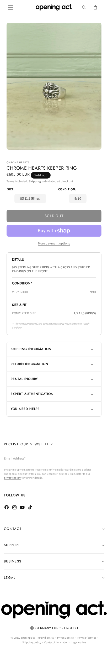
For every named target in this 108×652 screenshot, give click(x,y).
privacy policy (12, 477)
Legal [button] (10, 577)
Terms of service (86, 637)
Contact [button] (12, 528)
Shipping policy (31, 642)
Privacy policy (65, 637)
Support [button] (12, 545)
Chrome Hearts (18, 162)
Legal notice (79, 642)
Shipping (35, 181)
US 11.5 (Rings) (30, 198)
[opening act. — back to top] (54, 610)
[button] (10, 7)
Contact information (56, 642)
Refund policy (45, 637)
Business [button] (12, 561)
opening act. (28, 637)
